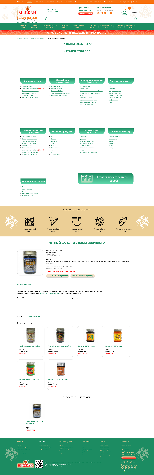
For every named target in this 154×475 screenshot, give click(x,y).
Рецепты (50, 2)
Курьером (62, 445)
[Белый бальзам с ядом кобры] (31, 335)
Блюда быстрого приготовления (90, 93)
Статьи (19, 455)
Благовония (25, 187)
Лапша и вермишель (115, 95)
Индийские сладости (115, 136)
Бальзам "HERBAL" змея (86, 346)
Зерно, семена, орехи (115, 93)
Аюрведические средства (37, 38)
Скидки (61, 453)
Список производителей (23, 449)
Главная (20, 2)
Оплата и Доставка (66, 442)
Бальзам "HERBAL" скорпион (58, 379)
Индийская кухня (104, 449)
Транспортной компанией (66, 447)
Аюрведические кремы (29, 143)
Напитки (53, 145)
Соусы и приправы (27, 95)
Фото (83, 445)
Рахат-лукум (113, 139)
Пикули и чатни (85, 86)
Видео (83, 447)
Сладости (112, 143)
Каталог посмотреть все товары (113, 178)
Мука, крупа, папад (115, 97)
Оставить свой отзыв (33, 316)
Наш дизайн (85, 451)
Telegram (124, 451)
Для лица (83, 139)
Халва (111, 141)
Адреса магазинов (54, 9)
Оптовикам (40, 2)
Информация (24, 284)
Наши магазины (109, 2)
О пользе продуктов (22, 453)
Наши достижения (87, 449)
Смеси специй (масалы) (29, 93)
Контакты (125, 442)
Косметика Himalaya (57, 86)
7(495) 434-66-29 (85, 8)
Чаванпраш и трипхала (29, 136)
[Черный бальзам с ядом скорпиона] (37, 411)
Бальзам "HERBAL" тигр (113, 346)
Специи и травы (27, 86)
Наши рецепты (21, 451)
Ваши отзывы (77, 44)
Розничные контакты (126, 445)
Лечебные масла (27, 145)
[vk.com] (98, 13)
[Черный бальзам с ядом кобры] (60, 335)
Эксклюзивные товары (45, 447)
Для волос (83, 136)
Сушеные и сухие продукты (88, 100)
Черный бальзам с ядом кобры (59, 346)
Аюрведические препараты (88, 152)
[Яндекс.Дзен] (108, 13)
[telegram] (102, 13)
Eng (129, 8)
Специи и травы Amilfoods (30, 88)
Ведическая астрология (106, 457)
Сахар (111, 148)
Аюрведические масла (29, 141)
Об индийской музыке (106, 451)
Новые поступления (44, 445)
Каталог (29, 2)
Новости (19, 445)
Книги (24, 191)
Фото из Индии (104, 445)
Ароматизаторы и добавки (30, 97)
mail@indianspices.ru (104, 7)
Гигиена (82, 150)
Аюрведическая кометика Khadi (60, 93)
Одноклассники (125, 449)
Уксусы (53, 143)
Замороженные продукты (88, 102)
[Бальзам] (90, 335)
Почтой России (63, 451)
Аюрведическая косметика (59, 95)
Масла (53, 136)
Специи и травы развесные (30, 91)
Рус (125, 8)
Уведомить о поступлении (58, 276)
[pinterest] (111, 13)
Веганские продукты (86, 104)
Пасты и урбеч (84, 88)
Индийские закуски (115, 91)
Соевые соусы (55, 154)
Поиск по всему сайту (23, 447)
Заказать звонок (85, 13)
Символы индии (104, 447)
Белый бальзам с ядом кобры (29, 346)
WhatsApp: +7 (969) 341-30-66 (27, 22)
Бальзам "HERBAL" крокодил (29, 379)
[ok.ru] (105, 13)
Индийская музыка (105, 453)
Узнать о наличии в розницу (82, 276)
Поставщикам (85, 453)
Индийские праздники (106, 455)
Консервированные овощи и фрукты (91, 91)
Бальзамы (54, 141)
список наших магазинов (49, 293)
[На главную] (27, 15)
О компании (79, 2)
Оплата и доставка (94, 2)
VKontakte (124, 447)
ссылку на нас (97, 463)
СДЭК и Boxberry (64, 449)
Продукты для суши (86, 97)
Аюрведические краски (87, 141)
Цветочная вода (27, 189)
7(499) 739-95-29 (85, 10)
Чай (110, 102)
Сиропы (53, 139)
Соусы (82, 95)
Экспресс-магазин (54, 11)
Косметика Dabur (56, 88)
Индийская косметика (87, 148)
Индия (59, 2)
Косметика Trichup (56, 91)
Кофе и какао (113, 100)
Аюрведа (68, 2)
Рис (110, 86)
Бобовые (112, 88)
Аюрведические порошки (29, 139)
